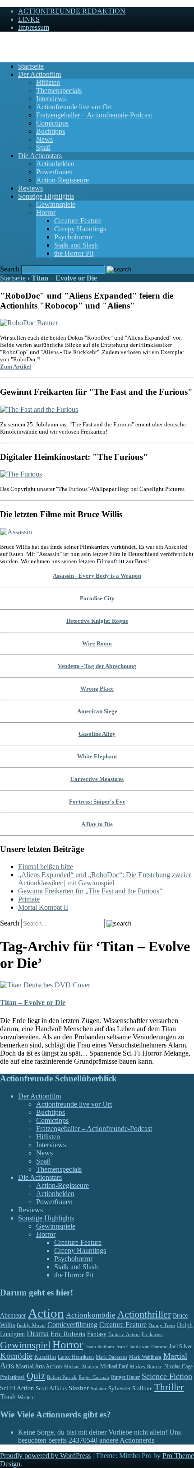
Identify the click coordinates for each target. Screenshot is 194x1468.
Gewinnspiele (55, 204)
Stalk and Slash (76, 245)
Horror (45, 212)
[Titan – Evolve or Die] (45, 985)
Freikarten (152, 1334)
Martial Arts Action (39, 1366)
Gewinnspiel (25, 1345)
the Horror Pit (73, 253)
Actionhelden (55, 164)
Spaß (43, 147)
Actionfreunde (20, 43)
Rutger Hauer (125, 1377)
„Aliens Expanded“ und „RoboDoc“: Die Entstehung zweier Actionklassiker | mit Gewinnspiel (104, 879)
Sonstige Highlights (46, 196)
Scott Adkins (51, 1388)
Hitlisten (48, 82)
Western (26, 1398)
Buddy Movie (31, 1325)
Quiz (36, 1375)
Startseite (31, 66)
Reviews (30, 188)
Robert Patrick (62, 1377)
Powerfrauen (54, 172)
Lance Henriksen (76, 1357)
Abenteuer (13, 1315)
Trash (8, 1397)
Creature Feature (78, 220)
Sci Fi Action (17, 1388)
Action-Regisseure (62, 180)
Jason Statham (99, 1346)
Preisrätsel (12, 1377)
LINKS (29, 19)
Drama (38, 1333)
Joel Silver (180, 1347)
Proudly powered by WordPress (45, 1455)
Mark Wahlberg (145, 1357)
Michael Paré (114, 1366)
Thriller (169, 1387)
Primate (29, 899)
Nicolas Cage (178, 1366)
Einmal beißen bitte (45, 866)
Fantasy (96, 1334)
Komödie (16, 1355)
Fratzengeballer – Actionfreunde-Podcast (94, 115)
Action (46, 1313)
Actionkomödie (90, 1315)
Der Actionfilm (39, 74)
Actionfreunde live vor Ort (74, 107)
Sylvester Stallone (130, 1388)
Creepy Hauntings (80, 229)
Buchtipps (50, 131)
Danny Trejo (161, 1325)
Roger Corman (94, 1377)
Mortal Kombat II (43, 907)
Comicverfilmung (72, 1324)
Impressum (33, 27)
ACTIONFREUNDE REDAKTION (71, 11)
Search (9, 269)
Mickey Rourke (146, 1366)
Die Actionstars (40, 155)
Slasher (79, 1388)
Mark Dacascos (111, 1357)
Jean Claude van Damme (141, 1346)
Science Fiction (167, 1376)
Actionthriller (144, 1314)
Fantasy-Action (124, 1334)
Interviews (51, 99)
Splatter (98, 1388)
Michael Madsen (81, 1366)
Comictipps (52, 123)
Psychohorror (73, 237)
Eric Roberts (68, 1333)
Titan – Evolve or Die (32, 1002)
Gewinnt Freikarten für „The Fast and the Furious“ (90, 891)
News (44, 139)
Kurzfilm (45, 1356)
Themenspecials (59, 90)
